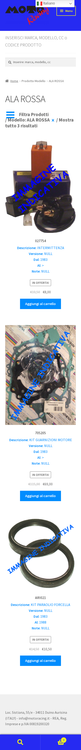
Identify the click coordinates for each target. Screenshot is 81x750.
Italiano (48, 3)
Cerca (20, 742)
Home (14, 81)
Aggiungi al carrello (40, 303)
